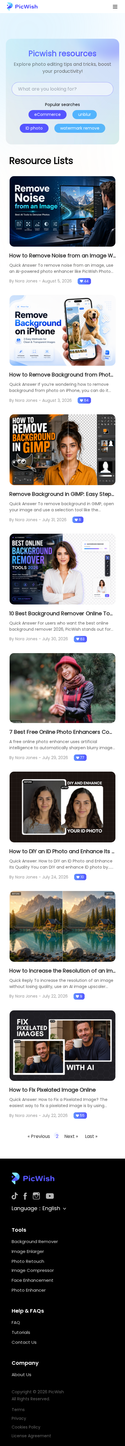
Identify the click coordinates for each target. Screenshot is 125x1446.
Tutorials (21, 1332)
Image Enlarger (28, 1251)
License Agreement (31, 1436)
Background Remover (35, 1241)
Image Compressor (33, 1270)
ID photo (34, 128)
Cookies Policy (26, 1427)
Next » (71, 1136)
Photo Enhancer (29, 1290)
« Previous (39, 1136)
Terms (18, 1410)
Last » (91, 1136)
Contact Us (24, 1342)
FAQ (16, 1322)
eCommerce (47, 114)
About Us (21, 1374)
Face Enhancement (32, 1280)
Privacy (19, 1418)
